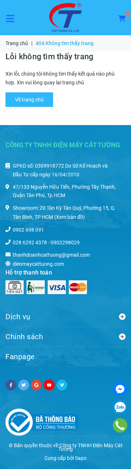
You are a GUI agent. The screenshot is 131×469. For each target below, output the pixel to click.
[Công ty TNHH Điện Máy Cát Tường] (65, 17)
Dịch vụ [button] (18, 316)
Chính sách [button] (24, 336)
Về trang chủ (29, 100)
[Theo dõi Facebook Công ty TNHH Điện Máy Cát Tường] (10, 385)
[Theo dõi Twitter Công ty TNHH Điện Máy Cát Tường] (23, 385)
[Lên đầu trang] (111, 454)
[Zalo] (120, 407)
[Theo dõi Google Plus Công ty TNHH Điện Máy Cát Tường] (36, 385)
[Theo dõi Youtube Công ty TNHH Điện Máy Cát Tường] (49, 385)
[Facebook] (120, 389)
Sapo (81, 458)
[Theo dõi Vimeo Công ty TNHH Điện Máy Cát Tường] (61, 385)
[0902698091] (120, 425)
